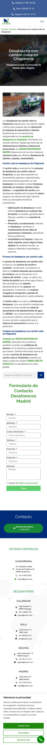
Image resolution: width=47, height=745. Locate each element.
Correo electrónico (15, 432)
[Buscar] (41, 375)
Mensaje (10, 466)
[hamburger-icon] (42, 21)
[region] (23, 719)
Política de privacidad (28, 483)
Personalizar (23, 733)
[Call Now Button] (40, 739)
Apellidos (11, 423)
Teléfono (10, 440)
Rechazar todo (23, 740)
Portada (4, 29)
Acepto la (23, 483)
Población (11, 458)
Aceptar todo (23, 726)
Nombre (10, 414)
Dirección (11, 449)
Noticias (13, 29)
